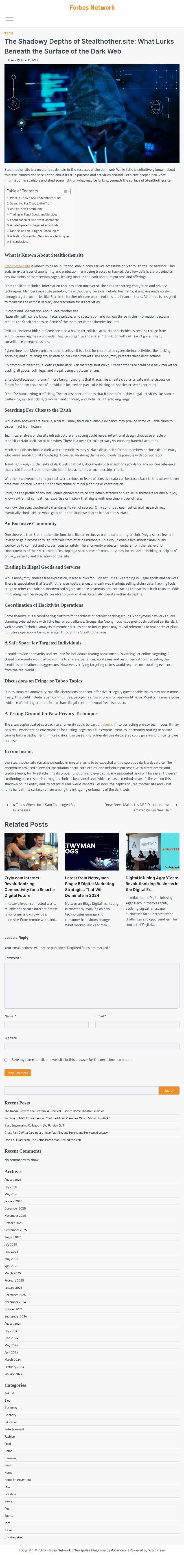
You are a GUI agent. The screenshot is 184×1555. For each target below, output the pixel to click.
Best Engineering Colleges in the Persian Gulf (34, 1125)
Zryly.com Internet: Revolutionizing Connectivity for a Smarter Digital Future (29, 886)
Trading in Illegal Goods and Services (33, 214)
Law (7, 1486)
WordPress (156, 1550)
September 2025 (15, 1229)
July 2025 (10, 1244)
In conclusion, (19, 241)
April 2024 (11, 1352)
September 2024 (15, 1316)
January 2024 (13, 1373)
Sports (8, 1515)
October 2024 (13, 1309)
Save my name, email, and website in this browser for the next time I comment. (71, 1059)
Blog (7, 1400)
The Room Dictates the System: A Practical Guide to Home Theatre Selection (54, 1110)
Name (10, 1016)
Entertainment (14, 1429)
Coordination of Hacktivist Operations (34, 219)
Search (169, 1090)
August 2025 (13, 1237)
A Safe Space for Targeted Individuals (34, 225)
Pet (6, 1508)
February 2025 (14, 1280)
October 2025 (13, 1222)
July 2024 (10, 1330)
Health (8, 1465)
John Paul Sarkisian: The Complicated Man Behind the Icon (42, 1139)
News (8, 1501)
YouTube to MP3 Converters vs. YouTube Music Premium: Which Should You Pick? (57, 1118)
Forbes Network (92, 7)
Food (7, 1443)
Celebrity (10, 1414)
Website (10, 1038)
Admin (12, 60)
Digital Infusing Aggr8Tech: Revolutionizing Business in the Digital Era (152, 883)
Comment (13, 957)
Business (10, 1407)
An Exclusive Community (26, 208)
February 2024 (14, 1366)
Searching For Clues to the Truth (31, 203)
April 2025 (11, 1265)
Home (8, 1472)
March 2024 (12, 1359)
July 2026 (10, 1186)
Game (8, 1450)
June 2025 (11, 1251)
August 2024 (13, 1323)
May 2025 (11, 1258)
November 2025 (15, 1215)
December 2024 (15, 1294)
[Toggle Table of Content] (64, 191)
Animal (9, 1393)
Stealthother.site (17, 266)
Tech (8, 33)
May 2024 (11, 1345)
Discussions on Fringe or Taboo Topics (34, 230)
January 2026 (13, 1201)
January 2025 (13, 1287)
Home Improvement (17, 1479)
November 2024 (15, 1301)
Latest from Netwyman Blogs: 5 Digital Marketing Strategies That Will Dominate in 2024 (89, 886)
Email (100, 1016)
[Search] (175, 21)
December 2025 (15, 1208)
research (108, 724)
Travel (8, 1530)
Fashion (9, 1436)
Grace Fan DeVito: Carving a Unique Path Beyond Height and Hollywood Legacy (56, 1132)
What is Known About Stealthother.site (35, 197)
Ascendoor (119, 1550)
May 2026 (11, 1193)
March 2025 (12, 1273)
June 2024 (11, 1337)
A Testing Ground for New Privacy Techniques (40, 236)
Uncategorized (13, 1537)
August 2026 (13, 1179)
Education (11, 1422)
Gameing (10, 1458)
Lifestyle (10, 1494)
